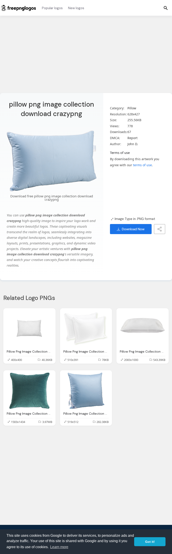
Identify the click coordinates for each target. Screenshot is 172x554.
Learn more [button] (59, 547)
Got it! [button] (150, 541)
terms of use (142, 165)
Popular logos (52, 8)
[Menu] (166, 8)
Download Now (133, 229)
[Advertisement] (86, 57)
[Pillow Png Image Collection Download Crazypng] (29, 328)
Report (132, 138)
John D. (132, 144)
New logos (76, 8)
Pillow (131, 108)
